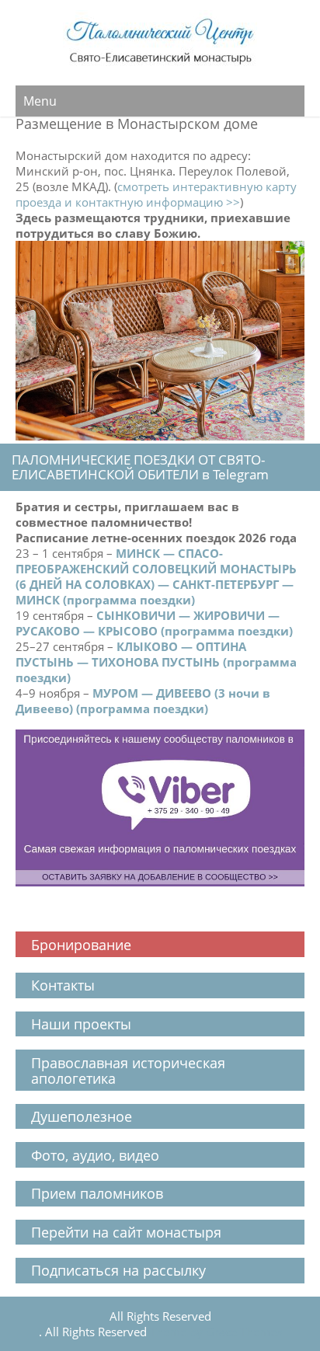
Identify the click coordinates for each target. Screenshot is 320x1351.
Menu (40, 101)
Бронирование (81, 944)
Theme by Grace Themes (216, 1331)
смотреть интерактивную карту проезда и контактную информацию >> (156, 194)
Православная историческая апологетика (128, 1070)
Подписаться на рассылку (118, 1270)
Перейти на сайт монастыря (126, 1232)
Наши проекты (81, 1024)
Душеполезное (81, 1116)
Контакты (65, 985)
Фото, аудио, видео (95, 1155)
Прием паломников (97, 1193)
